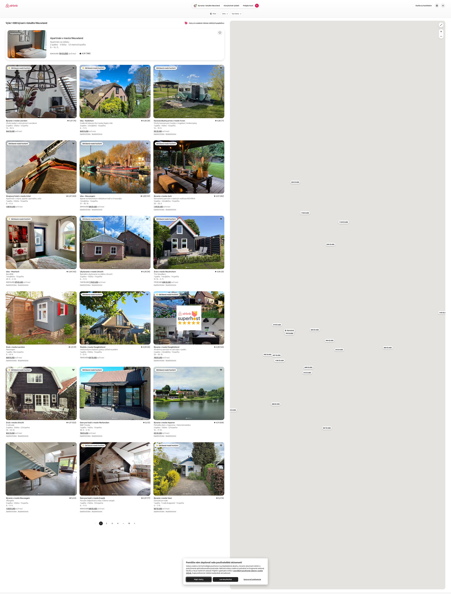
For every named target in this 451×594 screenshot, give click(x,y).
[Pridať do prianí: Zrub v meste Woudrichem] (221, 219)
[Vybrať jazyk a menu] (437, 5)
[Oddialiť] (441, 36)
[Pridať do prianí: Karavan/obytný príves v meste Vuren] (221, 68)
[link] (95, 523)
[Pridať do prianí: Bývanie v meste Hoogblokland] (221, 294)
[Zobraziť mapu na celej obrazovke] (441, 25)
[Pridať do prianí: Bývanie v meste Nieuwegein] (73, 445)
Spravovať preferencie (252, 579)
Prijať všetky (199, 579)
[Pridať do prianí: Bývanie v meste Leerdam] (73, 68)
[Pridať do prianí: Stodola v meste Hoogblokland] (147, 294)
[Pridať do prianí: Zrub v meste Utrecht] (73, 370)
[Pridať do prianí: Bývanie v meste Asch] (221, 143)
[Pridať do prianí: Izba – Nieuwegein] (147, 143)
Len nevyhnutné (225, 579)
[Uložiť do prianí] (219, 32)
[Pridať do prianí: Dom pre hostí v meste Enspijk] (147, 445)
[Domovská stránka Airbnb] (12, 5)
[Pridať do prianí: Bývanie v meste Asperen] (221, 370)
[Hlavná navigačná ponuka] (443, 5)
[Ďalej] (134, 523)
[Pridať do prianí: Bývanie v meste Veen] (221, 445)
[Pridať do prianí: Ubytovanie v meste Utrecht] (147, 219)
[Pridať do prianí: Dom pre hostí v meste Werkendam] (147, 370)
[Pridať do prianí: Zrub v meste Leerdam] (73, 294)
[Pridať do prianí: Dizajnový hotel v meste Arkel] (73, 143)
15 (129, 523)
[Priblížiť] (441, 31)
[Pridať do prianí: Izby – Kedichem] (147, 68)
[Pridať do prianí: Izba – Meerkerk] (73, 219)
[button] (63, 53)
